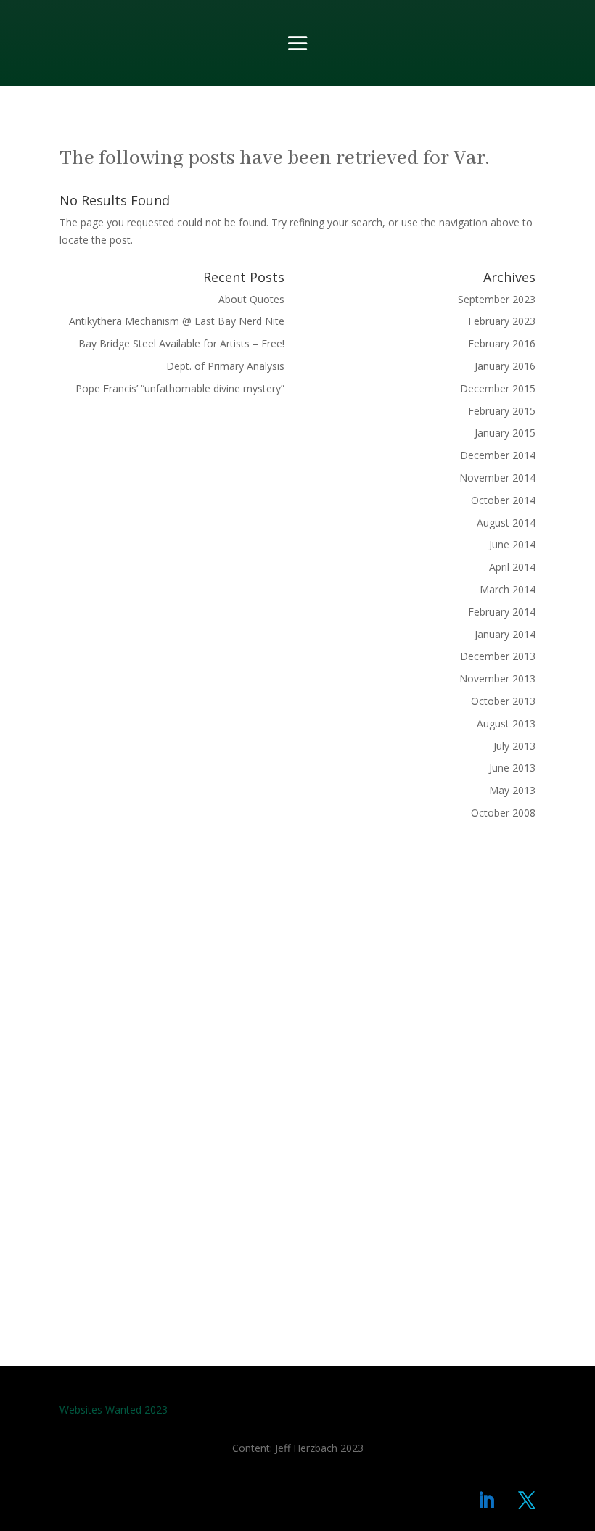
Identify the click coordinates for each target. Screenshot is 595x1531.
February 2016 (502, 343)
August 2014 (506, 522)
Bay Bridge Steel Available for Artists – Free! (181, 343)
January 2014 (505, 634)
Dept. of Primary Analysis (225, 366)
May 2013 (512, 790)
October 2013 (503, 701)
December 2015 (498, 388)
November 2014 (497, 477)
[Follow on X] (526, 1500)
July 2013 (514, 746)
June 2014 (512, 544)
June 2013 (512, 768)
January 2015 (505, 433)
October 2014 (503, 500)
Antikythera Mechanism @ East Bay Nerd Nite (176, 321)
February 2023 (502, 321)
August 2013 (506, 723)
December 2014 (498, 455)
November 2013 (497, 678)
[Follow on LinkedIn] (486, 1500)
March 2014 (508, 589)
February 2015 (502, 411)
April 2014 (512, 567)
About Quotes (251, 299)
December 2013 (498, 656)
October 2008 (503, 813)
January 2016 (505, 366)
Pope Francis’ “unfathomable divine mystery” (179, 388)
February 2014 (502, 612)
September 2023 (497, 299)
